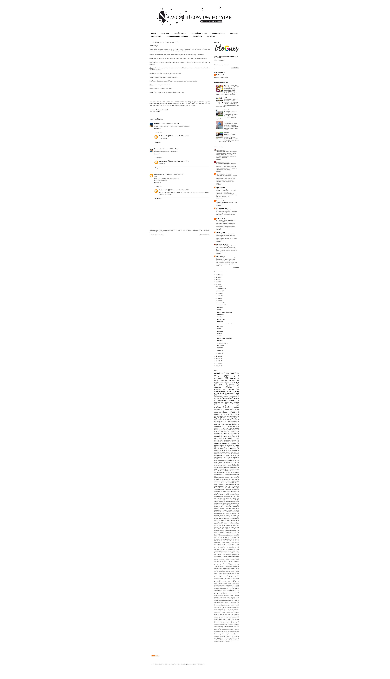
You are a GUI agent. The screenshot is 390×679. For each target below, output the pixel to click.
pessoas (227, 496)
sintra (237, 639)
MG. (236, 460)
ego (232, 522)
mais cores (227, 122)
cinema (216, 602)
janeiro (220, 353)
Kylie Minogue (219, 571)
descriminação (217, 605)
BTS (215, 547)
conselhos (218, 476)
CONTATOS (211, 36)
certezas (234, 517)
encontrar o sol (221, 305)
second (219, 328)
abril (219, 298)
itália (220, 619)
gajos (226, 376)
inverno (222, 617)
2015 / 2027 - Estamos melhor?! (224, 175)
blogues (226, 132)
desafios (217, 397)
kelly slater (234, 621)
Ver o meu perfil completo (221, 77)
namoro (225, 397)
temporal (216, 539)
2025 (217, 277)
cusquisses (227, 453)
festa (215, 448)
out (238, 467)
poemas (230, 633)
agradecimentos (218, 513)
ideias (230, 493)
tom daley (223, 539)
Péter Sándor (225, 511)
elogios (216, 477)
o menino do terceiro (231, 530)
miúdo (227, 494)
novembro (220, 288)
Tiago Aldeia (217, 590)
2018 (217, 284)
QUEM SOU (165, 33)
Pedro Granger (223, 510)
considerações (231, 426)
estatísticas (220, 350)
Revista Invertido (228, 585)
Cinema (218, 234)
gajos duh (235, 397)
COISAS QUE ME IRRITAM (232, 484)
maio (219, 296)
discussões (226, 522)
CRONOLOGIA (156, 36)
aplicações (223, 597)
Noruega (221, 578)
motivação (220, 321)
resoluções (217, 433)
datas (218, 604)
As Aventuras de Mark (222, 162)
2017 (217, 286)
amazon (234, 513)
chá (236, 600)
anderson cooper (218, 515)
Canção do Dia (227, 414)
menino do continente (221, 428)
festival (225, 523)
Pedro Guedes (233, 581)
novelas (222, 530)
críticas (231, 602)
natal (237, 393)
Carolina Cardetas (225, 551)
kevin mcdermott (218, 622)
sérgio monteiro (233, 469)
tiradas (237, 445)
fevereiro (220, 303)
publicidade (220, 416)
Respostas (159, 132)
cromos (226, 602)
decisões (216, 465)
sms (224, 457)
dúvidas (219, 333)
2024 (217, 279)
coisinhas (218, 373)
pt (235, 411)
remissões (234, 534)
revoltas (223, 636)
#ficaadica (234, 457)
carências (224, 600)
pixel (235, 532)
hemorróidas (220, 345)
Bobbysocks (217, 549)
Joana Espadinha (218, 566)
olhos (215, 532)
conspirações (233, 464)
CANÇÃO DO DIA (180, 33)
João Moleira (231, 568)
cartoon (218, 600)
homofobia (228, 411)
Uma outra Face (221, 201)
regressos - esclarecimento (224, 324)
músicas (226, 382)
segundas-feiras (218, 499)
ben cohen (230, 597)
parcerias (216, 631)
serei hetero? (217, 639)
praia (222, 445)
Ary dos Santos (227, 545)
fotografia (216, 418)
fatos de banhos (224, 477)
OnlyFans (227, 578)
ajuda (227, 513)
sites (217, 641)
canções (231, 404)
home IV (226, 110)
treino (217, 540)
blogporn (228, 515)
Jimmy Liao (234, 564)
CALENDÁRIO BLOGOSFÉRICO (177, 36)
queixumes (219, 498)
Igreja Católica (231, 563)
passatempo (229, 481)
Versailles (234, 592)
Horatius (156, 149)
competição (220, 314)
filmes (234, 412)
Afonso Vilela (234, 542)
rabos (227, 498)
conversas (225, 412)
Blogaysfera (234, 503)
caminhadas (225, 517)
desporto (232, 605)
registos (216, 452)
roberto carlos (221, 319)
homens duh (223, 448)
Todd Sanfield (231, 590)
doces (223, 607)
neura (222, 481)
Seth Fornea (234, 487)
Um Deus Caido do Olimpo (224, 174)
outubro (220, 291)
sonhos (228, 499)
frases (231, 612)
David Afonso (226, 554)
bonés (217, 598)
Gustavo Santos (218, 563)
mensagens (234, 479)
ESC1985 (231, 556)
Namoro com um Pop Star (227, 508)
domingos (234, 378)
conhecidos (226, 518)
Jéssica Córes (227, 569)
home (227, 455)
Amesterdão (231, 544)
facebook (217, 386)
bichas (237, 597)
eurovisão (233, 443)
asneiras (226, 442)
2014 (217, 361)
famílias (225, 436)
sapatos (228, 638)
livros (234, 455)
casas (218, 447)
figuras (223, 612)
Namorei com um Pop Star (226, 576)
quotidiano (217, 407)
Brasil (231, 549)
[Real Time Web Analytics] (155, 656)
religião (217, 636)
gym (215, 525)
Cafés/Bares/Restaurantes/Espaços (223, 459)
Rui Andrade (231, 586)
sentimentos (231, 535)
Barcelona (222, 547)
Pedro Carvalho (223, 581)
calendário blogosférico (223, 387)
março (219, 300)
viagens (219, 409)
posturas (218, 469)
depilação (216, 493)
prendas (231, 406)
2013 (217, 363)
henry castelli (228, 614)
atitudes (236, 402)
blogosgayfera (226, 440)
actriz (228, 593)
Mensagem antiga (205, 235)
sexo (237, 535)
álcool (222, 540)
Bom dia (221, 484)
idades (235, 614)
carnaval (225, 491)
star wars (228, 641)
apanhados (228, 489)
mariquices (233, 448)
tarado (234, 499)
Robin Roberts (222, 586)
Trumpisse (234, 511)
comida (234, 442)
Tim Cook (224, 590)
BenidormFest (232, 547)
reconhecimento (218, 482)
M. (227, 416)
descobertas (233, 604)
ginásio (229, 391)
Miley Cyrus (231, 575)
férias (236, 612)
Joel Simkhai (228, 566)
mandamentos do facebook (224, 312)
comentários (219, 453)
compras (216, 443)
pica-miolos (218, 633)
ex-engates (224, 493)
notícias (227, 450)
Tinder (225, 433)
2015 (225, 97)
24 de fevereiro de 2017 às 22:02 (169, 149)
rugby (217, 638)
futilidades (226, 418)
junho (219, 293)
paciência (231, 629)
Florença (216, 559)
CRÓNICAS (234, 33)
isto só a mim (227, 525)
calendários (217, 426)
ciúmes (221, 602)
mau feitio (220, 307)
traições (230, 539)
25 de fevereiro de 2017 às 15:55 (179, 190)
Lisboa (216, 508)
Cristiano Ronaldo (234, 470)
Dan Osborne (233, 505)
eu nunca (232, 609)
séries (228, 457)
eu (226, 609)
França (222, 559)
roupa (228, 636)
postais (216, 534)
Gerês (237, 559)
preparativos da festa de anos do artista (226, 258)
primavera (222, 534)
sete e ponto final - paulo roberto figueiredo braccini (231, 86)
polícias (216, 445)
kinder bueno (227, 622)
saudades (234, 638)
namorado (231, 395)
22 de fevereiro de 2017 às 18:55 (170, 123)
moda (237, 414)
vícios (221, 501)
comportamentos (234, 474)
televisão (216, 414)
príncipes (231, 634)
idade (220, 525)
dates (234, 440)
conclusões (217, 464)
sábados (219, 317)
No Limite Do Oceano (222, 219)
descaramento (226, 435)
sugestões (227, 537)
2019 (217, 281)
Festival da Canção (232, 557)
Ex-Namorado (163, 136)
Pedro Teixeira (233, 510)
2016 (217, 356)
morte (220, 626)
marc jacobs (234, 624)
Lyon (217, 210)
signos (232, 639)
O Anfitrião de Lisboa (222, 208)
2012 (217, 365)
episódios (217, 436)
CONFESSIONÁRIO (218, 33)
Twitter (221, 592)
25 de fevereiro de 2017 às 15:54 (179, 136)
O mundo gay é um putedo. (223, 163)
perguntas (226, 398)
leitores (233, 467)
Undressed (227, 592)
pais (236, 629)
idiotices (233, 431)
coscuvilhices (227, 476)
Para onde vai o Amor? (227, 580)
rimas (224, 535)
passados (217, 389)
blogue (221, 404)
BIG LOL (226, 503)
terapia (216, 470)
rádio (222, 638)
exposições (231, 465)
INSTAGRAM (197, 36)
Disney (225, 556)
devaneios (223, 465)
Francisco (157, 123)
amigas (216, 412)
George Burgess (230, 559)
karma (217, 527)
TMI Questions (221, 472)
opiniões (234, 450)
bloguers (233, 416)
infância (235, 616)
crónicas (237, 602)
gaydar (216, 614)
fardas (231, 610)
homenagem (226, 467)
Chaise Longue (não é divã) (221, 505)
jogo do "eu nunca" (225, 621)
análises (231, 595)
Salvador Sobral (225, 487)
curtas (215, 520)
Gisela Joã (218, 561)
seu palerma (226, 639)
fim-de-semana (218, 455)
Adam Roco (217, 542)
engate (225, 447)
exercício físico (224, 610)
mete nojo (220, 331)
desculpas (225, 605)
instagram (220, 340)
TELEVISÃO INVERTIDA (199, 33)
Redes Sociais (218, 462)
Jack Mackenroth (232, 506)
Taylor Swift (234, 588)
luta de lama (236, 622)
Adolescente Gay (159, 174)
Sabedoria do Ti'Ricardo (222, 202)
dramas (219, 336)
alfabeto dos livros (231, 462)
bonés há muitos (225, 598)
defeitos (225, 604)
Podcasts (216, 511)
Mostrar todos (236, 267)
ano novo (224, 431)
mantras (228, 624)
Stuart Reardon (222, 588)
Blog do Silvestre (221, 150)
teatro (234, 537)
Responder (157, 128)
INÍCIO (153, 33)
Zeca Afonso (217, 593)
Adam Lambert (233, 540)
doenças (235, 476)
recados (234, 498)
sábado (227, 482)
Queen (235, 583)
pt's (228, 534)
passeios (222, 532)
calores (219, 309)
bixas (218, 440)
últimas (221, 470)
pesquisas (236, 631)
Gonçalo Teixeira (233, 561)
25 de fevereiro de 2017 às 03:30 (174, 174)
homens (236, 382)
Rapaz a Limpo (220, 256)
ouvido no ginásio (227, 423)
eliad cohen (219, 523)
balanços (236, 407)
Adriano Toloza (225, 542)
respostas (229, 445)
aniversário (233, 433)
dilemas (217, 607)
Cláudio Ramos (226, 552)
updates (236, 398)
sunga (224, 469)
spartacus (222, 641)
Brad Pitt (225, 549)
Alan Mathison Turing (219, 544)
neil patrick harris (218, 496)
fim (227, 612)
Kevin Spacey (235, 569)
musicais (216, 481)
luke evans (234, 477)
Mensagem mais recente (157, 235)
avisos (237, 452)
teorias (227, 430)
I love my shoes (220, 187)
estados (227, 419)
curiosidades (234, 518)
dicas (237, 605)
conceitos (225, 443)
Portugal (216, 487)
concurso (225, 464)
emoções (229, 607)
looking (232, 527)
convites (216, 435)
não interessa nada (227, 627)
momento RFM (218, 450)
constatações (218, 391)
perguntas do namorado (226, 631)
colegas (216, 382)
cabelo (216, 517)
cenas (226, 474)
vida (215, 431)
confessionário (233, 491)
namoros (216, 627)
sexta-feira (219, 537)
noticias (232, 436)
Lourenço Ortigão (229, 571)
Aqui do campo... (221, 232)
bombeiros (236, 489)
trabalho (158, 111)
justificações (236, 525)
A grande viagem (220, 151)
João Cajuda (223, 568)
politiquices (235, 418)
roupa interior (235, 636)
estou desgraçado (218, 609)
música (216, 423)
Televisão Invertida (219, 489)
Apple (220, 545)
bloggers (232, 380)
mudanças (226, 626)
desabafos (219, 378)
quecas (237, 634)
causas (231, 600)
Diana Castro (219, 556)
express (234, 419)
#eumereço (219, 503)
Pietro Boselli (227, 583)
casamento (221, 400)
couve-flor (220, 347)
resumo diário (217, 535)
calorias (218, 491)
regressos (220, 326)
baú (229, 472)
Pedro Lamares (218, 583)
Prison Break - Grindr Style (223, 246)
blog (225, 386)
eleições (237, 522)
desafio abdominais (232, 520)
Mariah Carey (231, 573)
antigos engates (224, 595)
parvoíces (234, 373)
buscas (235, 515)
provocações (235, 496)
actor (232, 452)
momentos (234, 494)
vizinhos (216, 501)
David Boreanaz (235, 554)
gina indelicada (233, 523)
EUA (225, 506)
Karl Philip (228, 486)
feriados (237, 610)
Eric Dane (223, 557)
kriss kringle (225, 527)
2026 (217, 274)
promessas (224, 634)
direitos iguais (217, 522)
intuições (216, 617)
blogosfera (232, 400)
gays (221, 614)
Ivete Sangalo (225, 564)
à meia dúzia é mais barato (232, 501)
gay (218, 398)
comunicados (217, 518)
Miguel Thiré (223, 575)
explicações (233, 447)
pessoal (229, 532)
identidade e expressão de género (222, 616)
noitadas (217, 402)
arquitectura (217, 442)
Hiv (225, 563)
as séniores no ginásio (229, 424)
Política (235, 486)
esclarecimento (229, 409)
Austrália (235, 545)
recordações (217, 457)
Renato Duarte (218, 585)
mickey (221, 494)
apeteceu (227, 407)
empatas (235, 607)
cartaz (237, 598)
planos (224, 633)
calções (232, 598)
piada (235, 481)
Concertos (234, 552)
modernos (222, 528)
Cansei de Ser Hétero (222, 244)
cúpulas (222, 520)
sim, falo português (222, 343)
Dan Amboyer (217, 554)
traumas (237, 539)
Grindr (227, 402)
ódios (222, 452)
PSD (233, 578)
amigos (221, 384)
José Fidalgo (219, 486)
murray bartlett (233, 626)
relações (219, 419)
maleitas (222, 624)
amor (237, 438)
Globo (225, 561)
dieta (234, 435)
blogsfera (231, 389)
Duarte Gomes (218, 506)
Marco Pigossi (222, 573)
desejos (235, 453)
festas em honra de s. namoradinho (225, 421)
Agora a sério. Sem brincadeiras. (226, 392)
